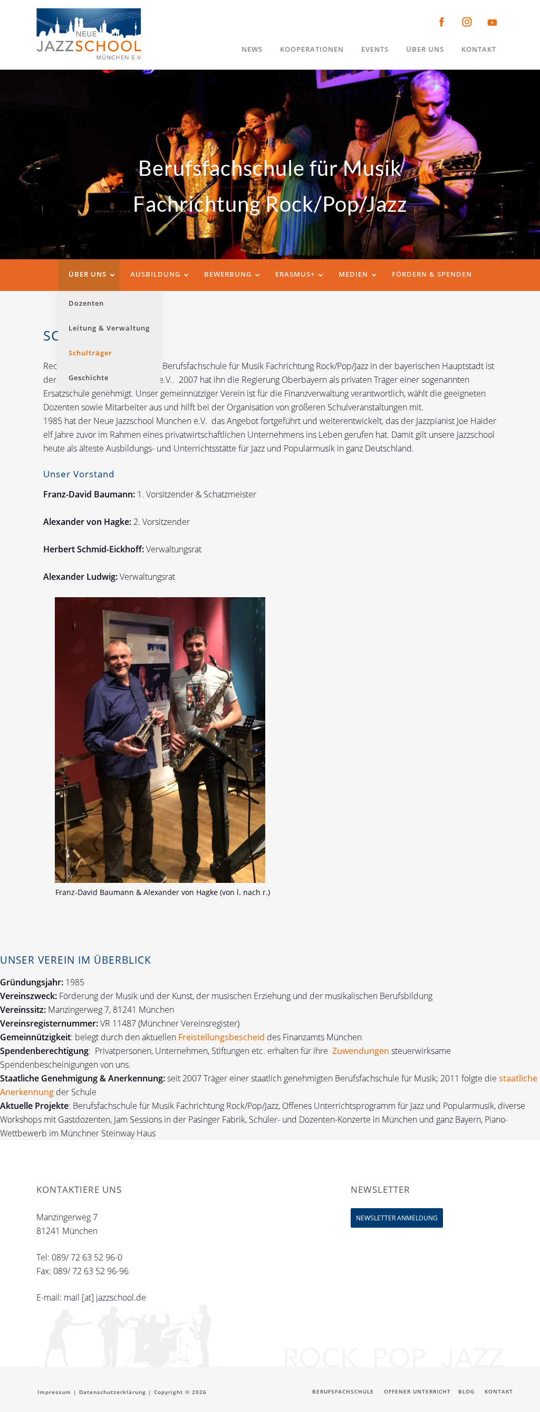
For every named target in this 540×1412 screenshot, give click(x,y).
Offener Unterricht (417, 1391)
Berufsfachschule (343, 1391)
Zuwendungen (360, 1051)
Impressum (54, 1392)
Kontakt (499, 1391)
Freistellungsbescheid (222, 1037)
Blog (466, 1391)
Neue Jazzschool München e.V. (89, 34)
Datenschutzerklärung (112, 1392)
